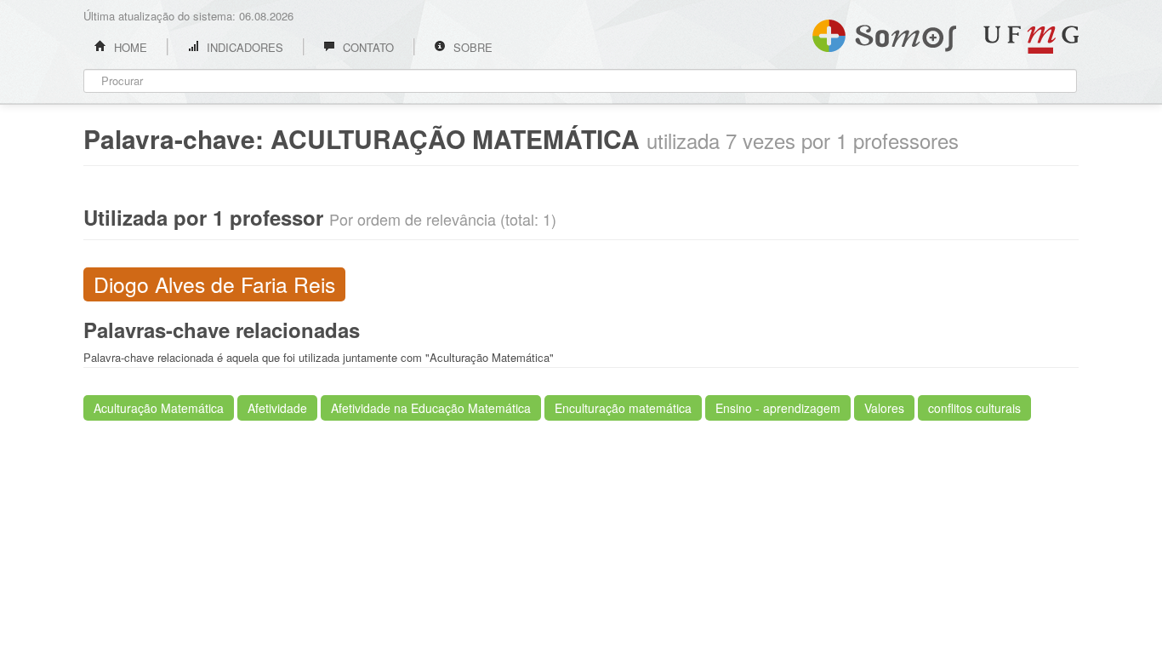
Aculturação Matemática (159, 407)
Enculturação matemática (623, 407)
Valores (884, 407)
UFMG (1031, 40)
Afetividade (277, 407)
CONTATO (366, 47)
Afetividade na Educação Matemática (431, 407)
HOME (129, 47)
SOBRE (471, 47)
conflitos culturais (974, 407)
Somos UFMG (884, 32)
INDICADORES (243, 47)
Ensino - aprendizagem (777, 407)
